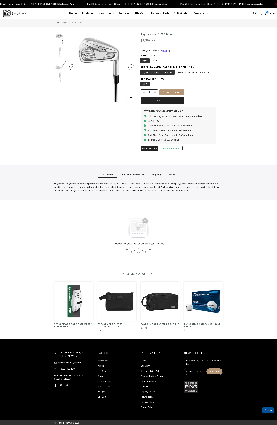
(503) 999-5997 (173, 116)
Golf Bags (102, 396)
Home (73, 13)
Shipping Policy (148, 391)
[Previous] (72, 67)
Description (107, 174)
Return (171, 174)
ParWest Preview (149, 381)
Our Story (145, 365)
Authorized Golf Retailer (152, 371)
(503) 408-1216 (68, 368)
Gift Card (140, 13)
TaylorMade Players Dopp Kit (160, 324)
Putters (100, 365)
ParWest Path (160, 13)
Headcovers (106, 13)
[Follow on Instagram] (66, 385)
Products (87, 13)
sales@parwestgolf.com (69, 362)
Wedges (101, 391)
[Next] (131, 67)
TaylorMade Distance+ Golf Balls (202, 325)
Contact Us (201, 13)
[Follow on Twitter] (61, 385)
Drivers (100, 376)
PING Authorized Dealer (152, 376)
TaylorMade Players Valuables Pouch (110, 325)
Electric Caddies (104, 386)
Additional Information (133, 174)
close (275, 4)
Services (124, 13)
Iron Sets (101, 371)
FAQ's (143, 360)
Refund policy (147, 396)
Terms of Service (149, 401)
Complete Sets (104, 381)
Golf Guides (181, 13)
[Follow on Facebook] (55, 385)
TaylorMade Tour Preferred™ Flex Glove (73, 325)
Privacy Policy (147, 407)
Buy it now (162, 100)
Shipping (156, 174)
